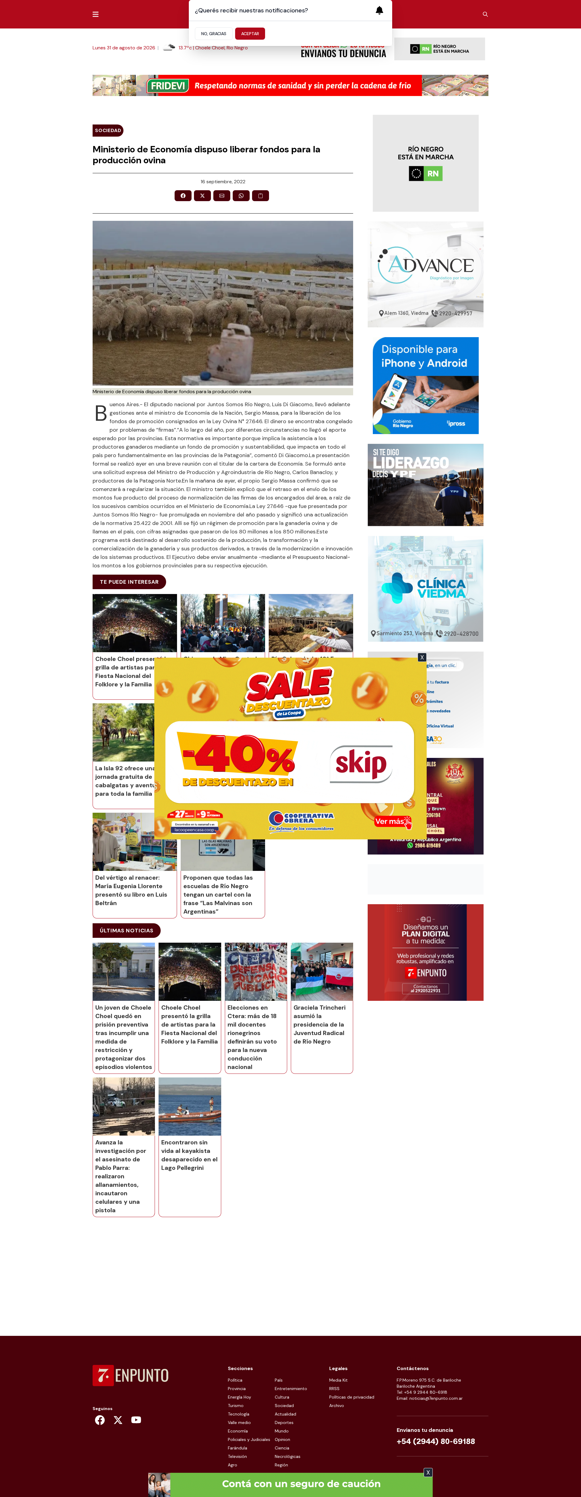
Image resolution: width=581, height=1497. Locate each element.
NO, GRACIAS (213, 33)
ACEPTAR (250, 33)
